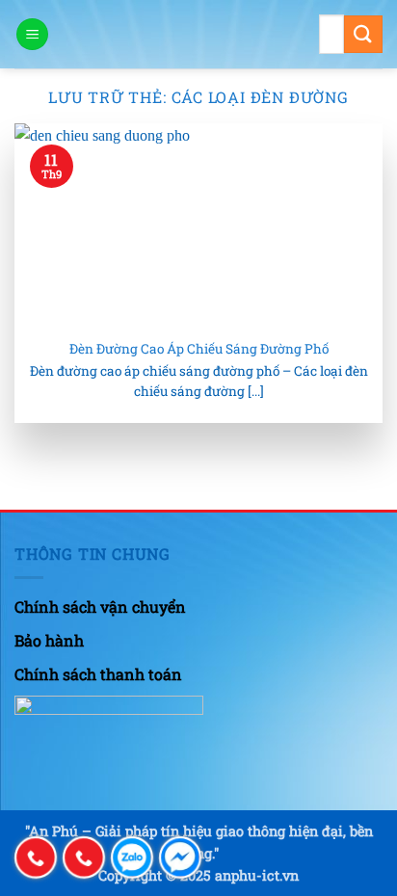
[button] (32, 34)
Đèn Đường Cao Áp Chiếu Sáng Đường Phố (199, 349)
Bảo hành (49, 640)
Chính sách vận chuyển (100, 606)
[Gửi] (363, 34)
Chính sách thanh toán (98, 674)
